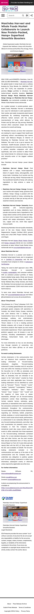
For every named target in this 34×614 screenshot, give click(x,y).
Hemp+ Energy (28, 240)
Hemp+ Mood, (18, 240)
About (9, 604)
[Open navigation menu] (3, 15)
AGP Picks (4, 2)
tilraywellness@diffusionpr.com (11, 473)
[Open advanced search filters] (27, 15)
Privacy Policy (25, 611)
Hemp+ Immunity (10, 243)
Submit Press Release (10, 607)
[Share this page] (31, 15)
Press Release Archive (20, 604)
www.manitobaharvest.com (22, 247)
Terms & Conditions (25, 607)
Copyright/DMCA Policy (11, 611)
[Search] (23, 15)
